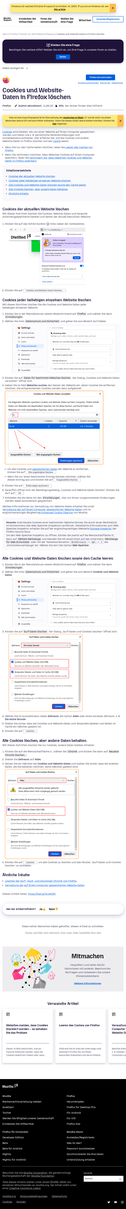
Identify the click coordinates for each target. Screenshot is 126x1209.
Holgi (98, 933)
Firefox (14, 34)
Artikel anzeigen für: (13, 68)
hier (55, 124)
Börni (93, 933)
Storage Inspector (101, 528)
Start (5, 34)
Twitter (6, 1112)
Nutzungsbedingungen (33, 1196)
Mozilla (10, 1086)
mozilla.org (9, 1196)
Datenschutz (117, 83)
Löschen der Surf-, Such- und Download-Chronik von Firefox (41, 881)
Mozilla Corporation (35, 1172)
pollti (46, 933)
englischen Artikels (73, 117)
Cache (57, 141)
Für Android (74, 1112)
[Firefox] (6, 80)
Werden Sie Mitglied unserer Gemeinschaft (28, 1118)
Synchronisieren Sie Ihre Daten (85, 1154)
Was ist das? (74, 1143)
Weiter (63, 57)
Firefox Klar (74, 1123)
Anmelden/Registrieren (108, 19)
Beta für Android (12, 1148)
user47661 (38, 933)
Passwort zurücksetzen (81, 1148)
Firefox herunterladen (100, 77)
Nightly (6, 1154)
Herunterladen (75, 1101)
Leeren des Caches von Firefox (79, 1025)
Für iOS (71, 1118)
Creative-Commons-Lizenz (25, 1188)
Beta (5, 1143)
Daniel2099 (84, 933)
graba (69, 933)
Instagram (122, 1202)
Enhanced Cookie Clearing (57, 512)
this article (59, 9)
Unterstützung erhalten (81, 1159)
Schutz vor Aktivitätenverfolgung (37, 34)
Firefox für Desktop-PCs (81, 1107)
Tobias (75, 933)
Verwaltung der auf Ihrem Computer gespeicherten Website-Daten (42, 509)
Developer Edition (13, 1137)
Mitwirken (85, 20)
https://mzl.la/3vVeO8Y (42, 893)
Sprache (88, 1173)
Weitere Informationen (87, 983)
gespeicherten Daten (44, 469)
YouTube (115, 1202)
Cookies (7, 131)
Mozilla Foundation (42, 1175)
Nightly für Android (14, 1159)
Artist (63, 933)
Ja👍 (42, 909)
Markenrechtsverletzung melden (21, 1101)
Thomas (28, 933)
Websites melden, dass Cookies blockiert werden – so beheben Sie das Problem (27, 1029)
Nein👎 (53, 909)
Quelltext (8, 1107)
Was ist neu (105, 83)
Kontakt (21, 1201)
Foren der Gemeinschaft (49, 20)
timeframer (54, 933)
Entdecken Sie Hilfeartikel (27, 20)
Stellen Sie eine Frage (67, 20)
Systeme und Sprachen (88, 83)
